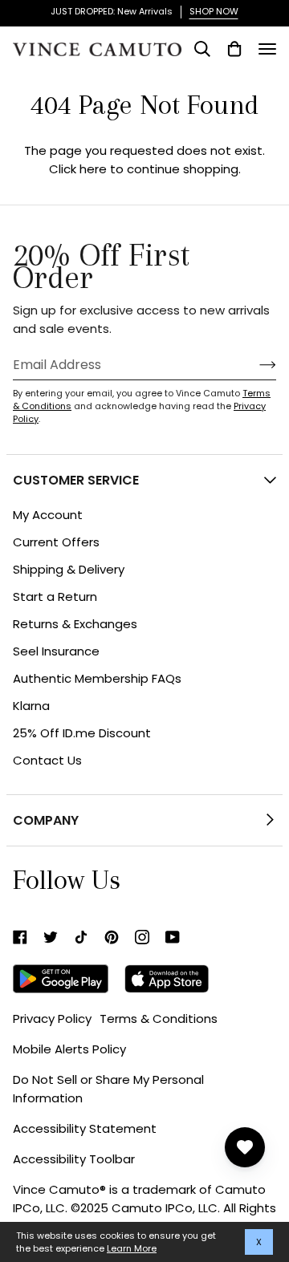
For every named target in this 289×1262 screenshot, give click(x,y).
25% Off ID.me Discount (82, 732)
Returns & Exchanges (75, 623)
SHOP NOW (213, 11)
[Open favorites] (245, 1147)
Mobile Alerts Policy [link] (69, 1049)
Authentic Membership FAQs (97, 678)
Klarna (31, 705)
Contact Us (47, 760)
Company (46, 820)
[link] (20, 937)
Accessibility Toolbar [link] (74, 1158)
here (93, 168)
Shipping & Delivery (68, 569)
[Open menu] (267, 49)
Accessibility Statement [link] (85, 1128)
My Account (48, 514)
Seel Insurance (56, 651)
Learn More (132, 1248)
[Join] (255, 364)
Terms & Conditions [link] (159, 1018)
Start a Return (55, 596)
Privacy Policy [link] (52, 1018)
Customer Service (76, 480)
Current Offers (56, 542)
